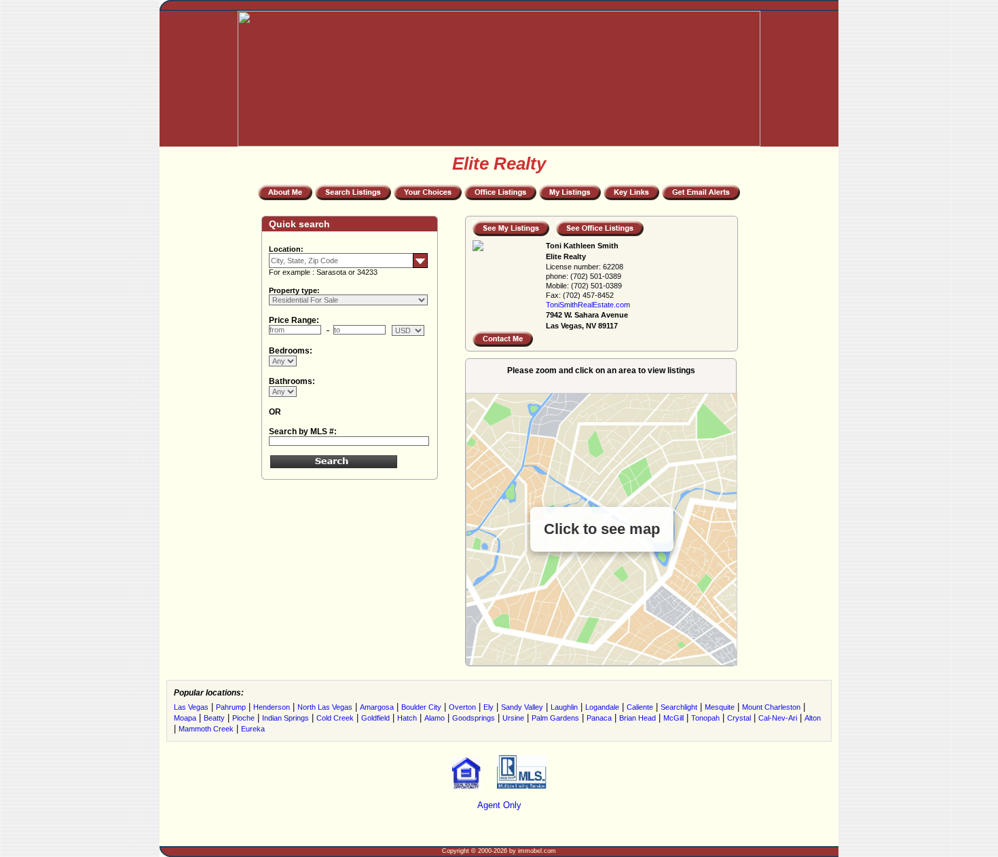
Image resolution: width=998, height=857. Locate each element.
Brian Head (637, 718)
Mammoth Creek (206, 729)
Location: (286, 249)
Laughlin (564, 707)
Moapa (185, 718)
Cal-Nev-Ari (777, 718)
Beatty (214, 718)
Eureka (253, 729)
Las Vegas (191, 707)
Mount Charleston (771, 707)
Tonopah (705, 718)
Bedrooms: (290, 351)
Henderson (271, 707)
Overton (462, 707)
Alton (813, 718)
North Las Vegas (324, 707)
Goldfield (375, 718)
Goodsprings (473, 718)
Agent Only (499, 805)
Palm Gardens (555, 718)
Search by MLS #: (303, 431)
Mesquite (720, 707)
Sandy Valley (522, 707)
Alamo (434, 718)
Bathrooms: (292, 381)
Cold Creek (335, 718)
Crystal (739, 718)
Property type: (294, 290)
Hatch (407, 718)
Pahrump (231, 707)
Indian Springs (285, 718)
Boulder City (421, 707)
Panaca (599, 718)
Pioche (243, 718)
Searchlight (679, 707)
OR (275, 412)
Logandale (602, 707)
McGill (673, 718)
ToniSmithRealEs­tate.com (588, 305)
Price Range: (294, 320)
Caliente (640, 707)
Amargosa (377, 707)
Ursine (513, 718)
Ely (488, 707)
